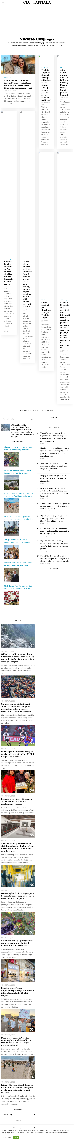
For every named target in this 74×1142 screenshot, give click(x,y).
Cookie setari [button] (7, 1138)
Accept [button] (16, 1137)
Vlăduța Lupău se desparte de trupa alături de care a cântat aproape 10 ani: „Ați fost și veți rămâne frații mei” (46, 85)
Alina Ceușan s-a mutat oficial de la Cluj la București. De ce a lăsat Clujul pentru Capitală (65, 83)
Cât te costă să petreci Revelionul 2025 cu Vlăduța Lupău (46, 310)
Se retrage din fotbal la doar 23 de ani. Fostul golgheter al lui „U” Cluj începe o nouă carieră (53, 466)
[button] (31, 419)
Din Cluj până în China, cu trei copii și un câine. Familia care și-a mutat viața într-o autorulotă (18, 494)
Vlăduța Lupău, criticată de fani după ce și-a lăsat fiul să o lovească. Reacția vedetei (8, 273)
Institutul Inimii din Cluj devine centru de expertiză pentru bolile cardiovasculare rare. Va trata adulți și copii (19, 517)
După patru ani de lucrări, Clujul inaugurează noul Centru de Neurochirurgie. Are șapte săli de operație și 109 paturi (18, 471)
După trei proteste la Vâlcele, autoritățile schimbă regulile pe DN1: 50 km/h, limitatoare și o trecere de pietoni (16, 1042)
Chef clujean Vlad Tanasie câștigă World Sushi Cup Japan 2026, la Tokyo (18, 587)
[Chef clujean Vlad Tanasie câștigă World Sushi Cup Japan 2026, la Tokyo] (11, 598)
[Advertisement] (37, 14)
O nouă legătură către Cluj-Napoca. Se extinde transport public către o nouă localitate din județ (55, 506)
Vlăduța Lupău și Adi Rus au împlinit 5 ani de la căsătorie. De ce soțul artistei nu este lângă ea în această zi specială (18, 84)
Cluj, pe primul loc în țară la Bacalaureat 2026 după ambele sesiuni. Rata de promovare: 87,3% (18, 541)
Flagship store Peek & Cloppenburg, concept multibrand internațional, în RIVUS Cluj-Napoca (54, 531)
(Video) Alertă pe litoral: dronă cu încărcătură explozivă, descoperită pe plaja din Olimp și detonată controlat (54, 558)
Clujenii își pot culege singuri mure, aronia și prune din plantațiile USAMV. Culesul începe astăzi (54, 518)
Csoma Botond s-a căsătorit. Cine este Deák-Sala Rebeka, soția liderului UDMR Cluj (18, 564)
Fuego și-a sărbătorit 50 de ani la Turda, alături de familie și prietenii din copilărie (54, 478)
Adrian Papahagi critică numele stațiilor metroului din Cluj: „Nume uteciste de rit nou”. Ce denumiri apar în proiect (17, 847)
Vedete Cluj (7, 77)
